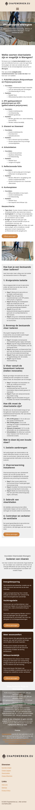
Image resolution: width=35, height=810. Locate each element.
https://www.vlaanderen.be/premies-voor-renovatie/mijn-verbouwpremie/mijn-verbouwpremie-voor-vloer (17, 741)
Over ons (5, 785)
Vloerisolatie (6, 773)
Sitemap (4, 788)
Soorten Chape (6, 768)
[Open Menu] (17, 9)
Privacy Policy (6, 790)
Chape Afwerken (7, 776)
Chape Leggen (6, 770)
